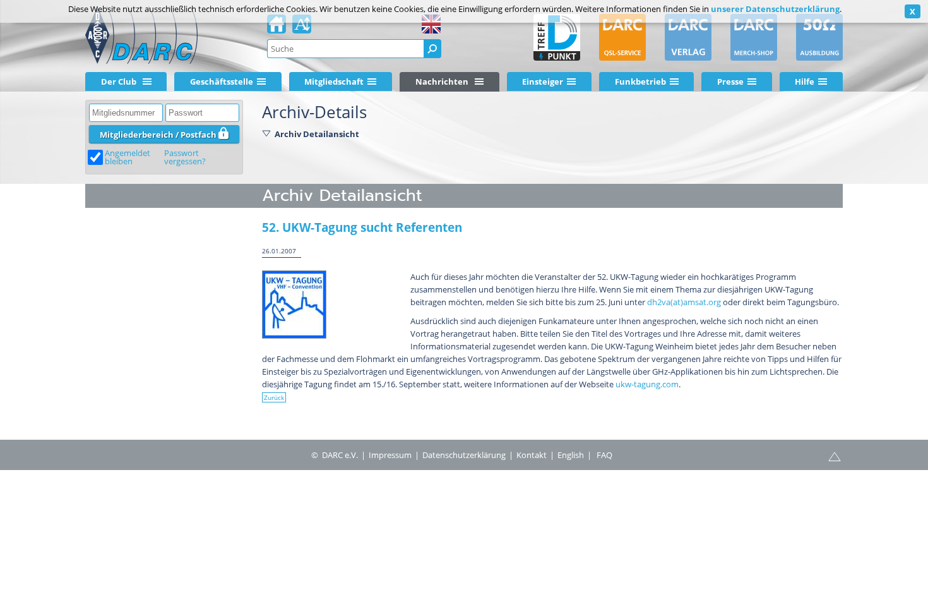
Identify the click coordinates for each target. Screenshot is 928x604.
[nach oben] (834, 455)
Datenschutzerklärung (464, 455)
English (570, 455)
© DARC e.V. (334, 455)
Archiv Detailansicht (317, 134)
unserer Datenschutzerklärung (775, 9)
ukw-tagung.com (647, 384)
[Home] (276, 28)
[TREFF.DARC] (556, 37)
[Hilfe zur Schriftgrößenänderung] (301, 28)
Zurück (274, 397)
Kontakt (531, 455)
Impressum (390, 455)
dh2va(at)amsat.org (684, 302)
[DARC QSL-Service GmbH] (622, 37)
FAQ (604, 455)
